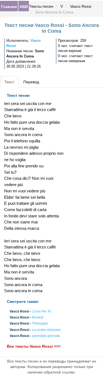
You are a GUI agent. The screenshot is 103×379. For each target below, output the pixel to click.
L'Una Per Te (41, 311)
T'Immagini (40, 324)
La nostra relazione (46, 330)
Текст (9, 82)
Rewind (37, 318)
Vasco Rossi (80, 6)
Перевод (31, 82)
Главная (9, 6)
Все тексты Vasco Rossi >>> (33, 346)
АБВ (24, 6)
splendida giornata (46, 336)
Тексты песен (41, 6)
